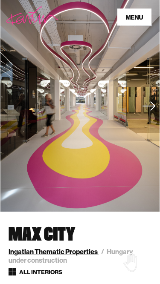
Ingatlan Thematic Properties (54, 252)
